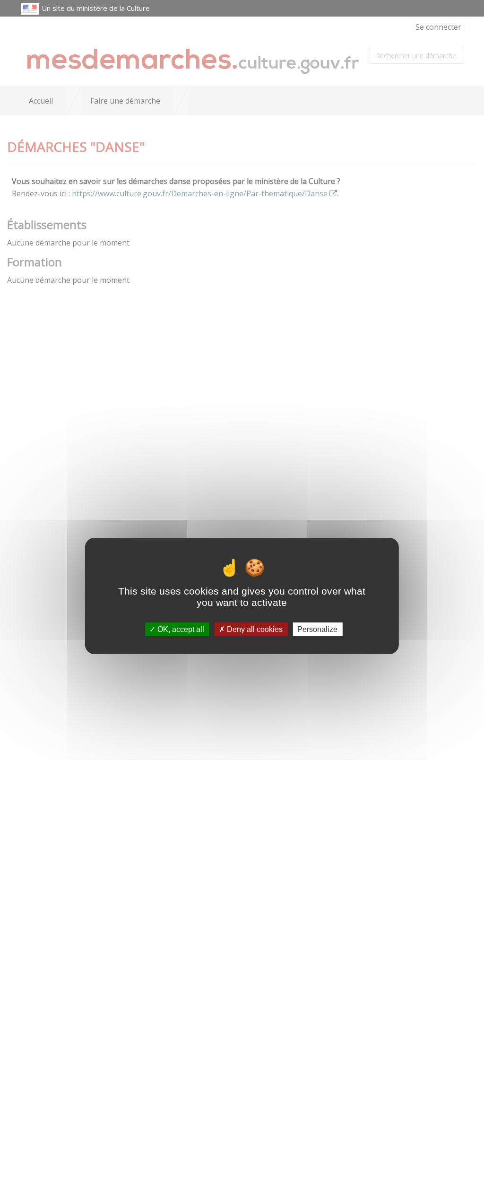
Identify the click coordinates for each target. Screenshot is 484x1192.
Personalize (317, 629)
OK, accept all (180, 629)
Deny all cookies (254, 629)
